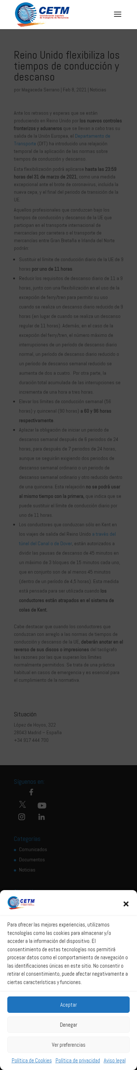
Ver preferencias (68, 1044)
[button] (126, 904)
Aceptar (68, 1004)
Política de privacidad (78, 1060)
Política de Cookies (32, 1060)
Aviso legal (115, 1060)
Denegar (68, 1024)
